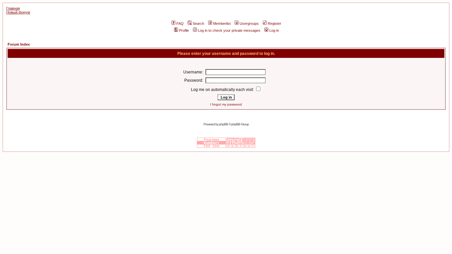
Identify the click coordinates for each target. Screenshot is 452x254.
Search (198, 23)
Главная (13, 8)
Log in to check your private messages (229, 30)
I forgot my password (226, 104)
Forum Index (19, 44)
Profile (184, 30)
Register (274, 23)
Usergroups (249, 23)
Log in (274, 30)
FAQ (180, 23)
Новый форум (18, 12)
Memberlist (222, 23)
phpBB (223, 124)
